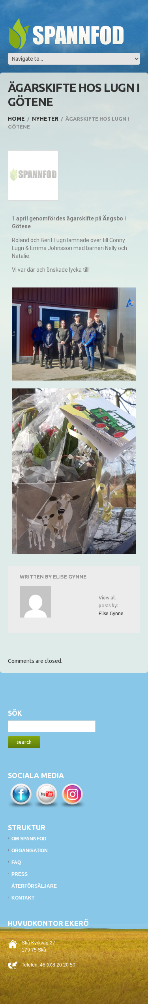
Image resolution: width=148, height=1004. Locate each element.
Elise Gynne (69, 576)
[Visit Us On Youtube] (46, 794)
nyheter (45, 119)
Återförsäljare (34, 886)
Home (16, 119)
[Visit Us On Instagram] (72, 794)
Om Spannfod (29, 839)
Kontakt (22, 898)
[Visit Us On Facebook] (21, 794)
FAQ (16, 862)
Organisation (29, 850)
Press (19, 874)
